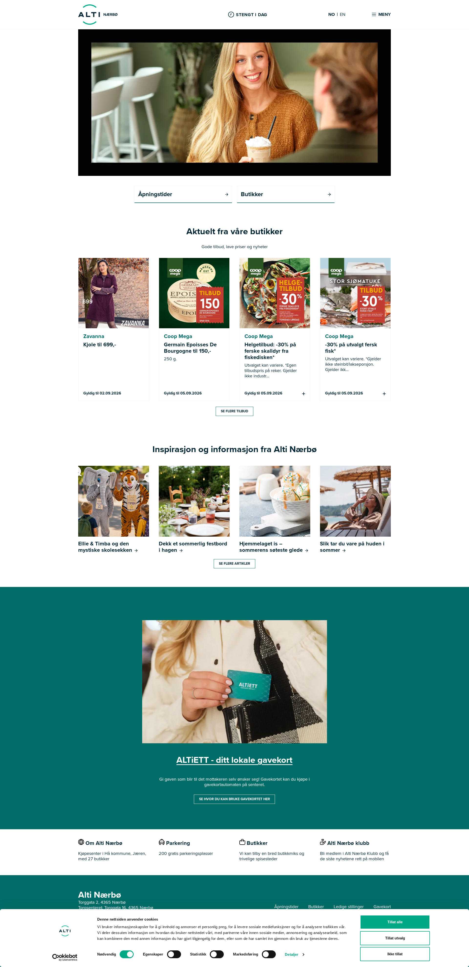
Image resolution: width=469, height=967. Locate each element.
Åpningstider (286, 906)
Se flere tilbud (234, 411)
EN (342, 14)
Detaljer (291, 954)
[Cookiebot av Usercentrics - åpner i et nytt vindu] (64, 957)
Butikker (316, 906)
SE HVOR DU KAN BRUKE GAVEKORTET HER (234, 799)
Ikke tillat (395, 954)
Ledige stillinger (349, 906)
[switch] (174, 954)
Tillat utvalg (395, 938)
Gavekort (382, 906)
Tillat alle (395, 922)
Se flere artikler (234, 563)
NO (331, 14)
